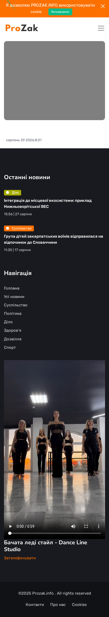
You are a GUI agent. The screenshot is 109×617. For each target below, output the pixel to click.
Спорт (10, 347)
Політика (12, 313)
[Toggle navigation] (101, 28)
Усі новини (14, 296)
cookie (36, 11)
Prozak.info (43, 593)
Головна (11, 288)
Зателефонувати (20, 558)
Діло (15, 192)
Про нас (58, 604)
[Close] (103, 6)
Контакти (35, 604)
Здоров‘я (12, 330)
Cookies (79, 604)
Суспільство (21, 228)
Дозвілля (12, 339)
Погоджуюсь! (60, 11)
